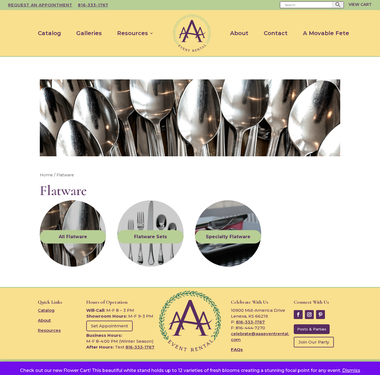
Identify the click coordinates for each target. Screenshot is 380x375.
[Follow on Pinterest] (320, 314)
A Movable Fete (326, 33)
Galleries (89, 33)
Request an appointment (40, 5)
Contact (276, 33)
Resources (132, 33)
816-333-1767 (93, 5)
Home (46, 174)
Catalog (49, 33)
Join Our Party (313, 342)
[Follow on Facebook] (298, 314)
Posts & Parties (311, 329)
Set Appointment (109, 325)
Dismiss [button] (351, 370)
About (239, 33)
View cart (360, 4)
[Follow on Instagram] (309, 314)
